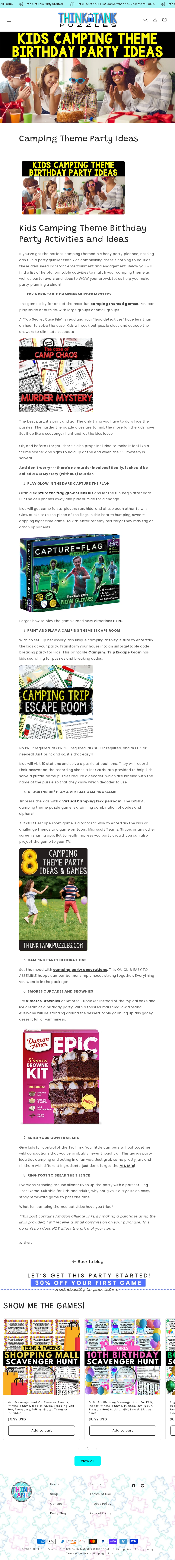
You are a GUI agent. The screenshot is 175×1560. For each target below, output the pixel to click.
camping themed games (114, 303)
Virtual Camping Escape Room (91, 801)
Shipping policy (102, 1553)
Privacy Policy (100, 1504)
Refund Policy (100, 1513)
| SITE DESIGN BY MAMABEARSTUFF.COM (83, 1549)
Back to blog (90, 1261)
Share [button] (28, 1243)
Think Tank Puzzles (45, 1549)
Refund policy (122, 1549)
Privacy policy (144, 1549)
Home (55, 1484)
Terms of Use (100, 1494)
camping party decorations (80, 969)
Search (95, 1484)
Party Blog (58, 1513)
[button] (9, 20)
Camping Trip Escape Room (114, 652)
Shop (54, 1494)
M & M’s (127, 1165)
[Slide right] (97, 1449)
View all (87, 1461)
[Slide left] (78, 1449)
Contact (57, 1504)
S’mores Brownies (43, 1001)
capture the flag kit (63, 493)
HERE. (118, 620)
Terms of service (77, 1553)
